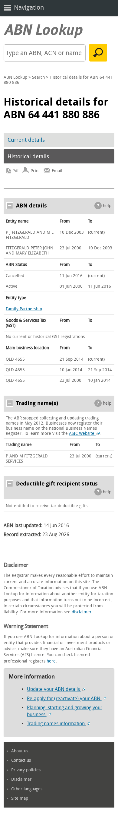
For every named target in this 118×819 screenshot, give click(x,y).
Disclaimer (21, 779)
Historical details (28, 156)
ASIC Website (82, 433)
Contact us (21, 760)
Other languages (26, 789)
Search (38, 77)
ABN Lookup (15, 77)
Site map (19, 798)
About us (19, 751)
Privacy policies (26, 770)
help (107, 205)
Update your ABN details (54, 689)
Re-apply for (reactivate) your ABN (64, 698)
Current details (26, 140)
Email (57, 170)
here (51, 661)
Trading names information (56, 723)
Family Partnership (24, 308)
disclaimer (82, 612)
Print (35, 170)
